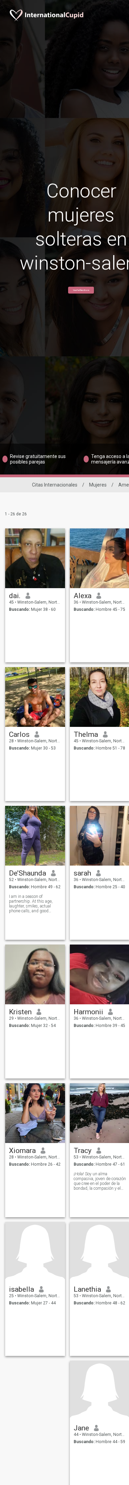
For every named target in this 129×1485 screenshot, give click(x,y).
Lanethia (87, 1289)
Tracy (83, 1150)
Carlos (19, 734)
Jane (81, 1428)
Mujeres (98, 485)
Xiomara (22, 1150)
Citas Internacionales (54, 485)
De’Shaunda (27, 873)
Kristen (20, 1012)
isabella (21, 1289)
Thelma (86, 734)
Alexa (83, 596)
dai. (15, 596)
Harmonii (88, 1012)
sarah (82, 873)
